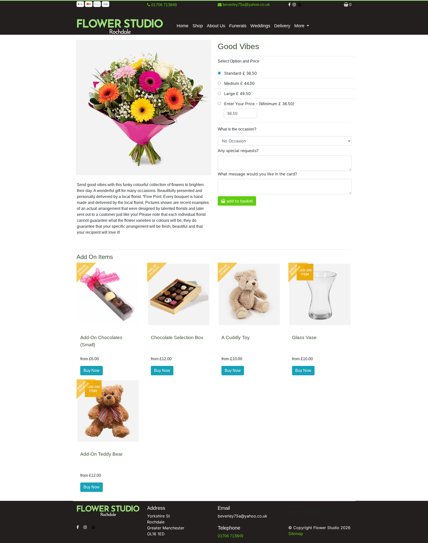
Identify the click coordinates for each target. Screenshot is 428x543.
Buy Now (91, 370)
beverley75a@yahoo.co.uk (246, 4)
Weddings (260, 25)
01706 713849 (230, 536)
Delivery (282, 25)
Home (182, 25)
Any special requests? (238, 150)
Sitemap (295, 534)
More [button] (300, 25)
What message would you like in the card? (257, 173)
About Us (216, 25)
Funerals (237, 25)
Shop (197, 25)
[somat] (78, 527)
